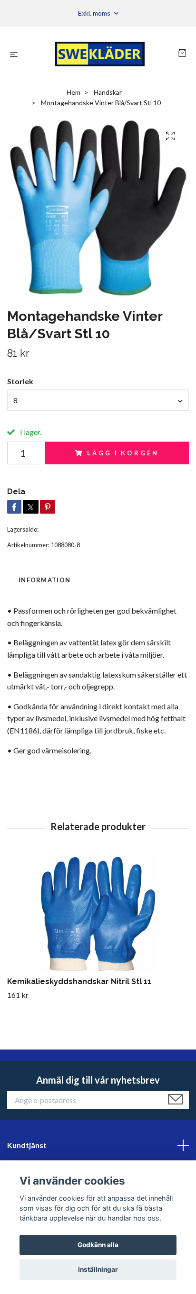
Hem (73, 92)
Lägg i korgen (122, 453)
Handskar (108, 92)
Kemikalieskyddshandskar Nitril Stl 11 (79, 981)
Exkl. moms (95, 13)
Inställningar (98, 1269)
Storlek (20, 381)
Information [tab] (44, 580)
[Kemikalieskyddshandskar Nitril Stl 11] (98, 914)
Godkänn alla (98, 1245)
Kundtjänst (27, 1144)
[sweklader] (100, 54)
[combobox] (98, 399)
